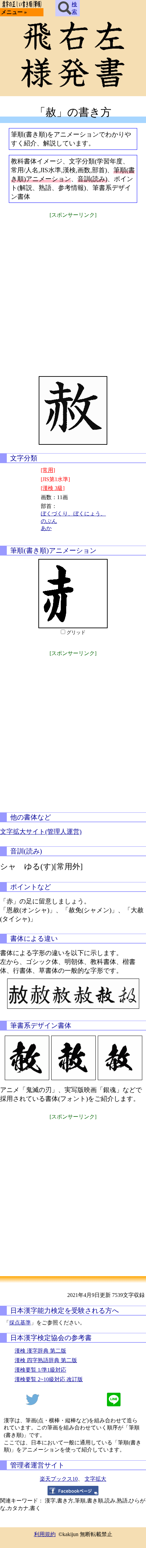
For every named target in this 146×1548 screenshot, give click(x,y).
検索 (74, 8)
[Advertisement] (73, 293)
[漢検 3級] (53, 488)
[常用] (48, 470)
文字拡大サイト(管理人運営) (40, 831)
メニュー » (14, 12)
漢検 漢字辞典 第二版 (40, 1351)
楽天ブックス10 (59, 1479)
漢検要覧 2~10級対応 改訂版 (49, 1379)
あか (46, 528)
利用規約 (45, 1534)
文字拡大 (95, 1479)
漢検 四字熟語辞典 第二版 (46, 1360)
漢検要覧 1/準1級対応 (40, 1370)
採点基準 (20, 1322)
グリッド (76, 632)
